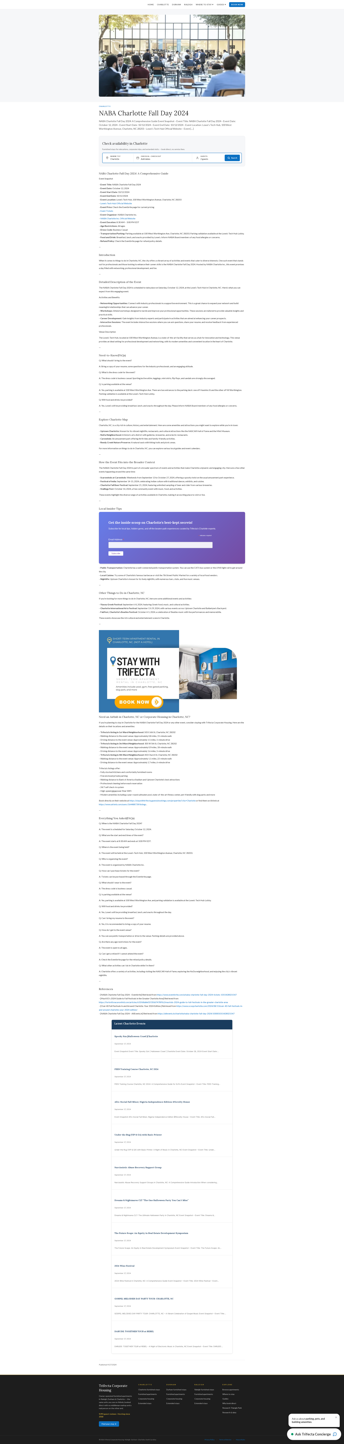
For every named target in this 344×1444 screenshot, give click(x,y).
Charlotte (163, 4)
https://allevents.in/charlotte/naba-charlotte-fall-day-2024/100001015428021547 (196, 1013)
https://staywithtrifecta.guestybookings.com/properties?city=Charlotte (162, 800)
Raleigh (188, 4)
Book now (237, 4)
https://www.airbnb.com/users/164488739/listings (122, 804)
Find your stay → (109, 1424)
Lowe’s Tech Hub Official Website (116, 203)
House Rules (240, 1440)
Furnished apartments (147, 1394)
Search (234, 158)
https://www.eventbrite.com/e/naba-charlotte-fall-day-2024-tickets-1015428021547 (197, 994)
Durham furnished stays (176, 1389)
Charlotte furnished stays (149, 1389)
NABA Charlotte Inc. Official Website (117, 218)
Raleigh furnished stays (204, 1389)
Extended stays (144, 1403)
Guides (221, 4)
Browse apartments (230, 1389)
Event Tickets (106, 211)
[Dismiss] (336, 1417)
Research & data (229, 1412)
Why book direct (229, 1403)
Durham (176, 4)
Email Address (116, 540)
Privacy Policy (209, 1440)
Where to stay (205, 4)
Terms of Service (225, 1440)
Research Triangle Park (232, 1408)
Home (151, 4)
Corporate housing (146, 1399)
